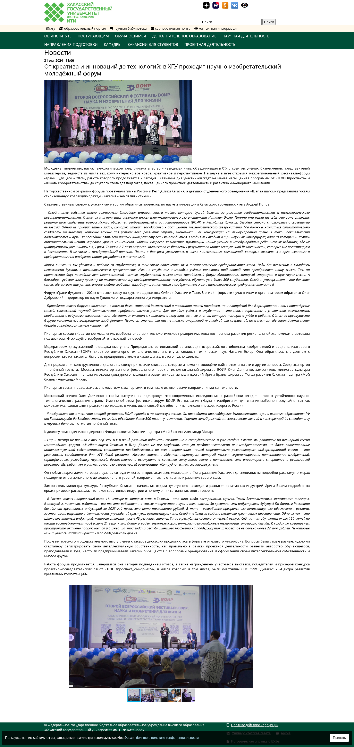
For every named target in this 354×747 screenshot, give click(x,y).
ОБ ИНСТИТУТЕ (57, 36)
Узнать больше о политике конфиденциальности (162, 737)
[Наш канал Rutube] (215, 5)
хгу (52, 28)
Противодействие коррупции (254, 725)
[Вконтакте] (234, 5)
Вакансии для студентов (152, 44)
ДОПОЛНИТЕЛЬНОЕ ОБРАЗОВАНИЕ (184, 36)
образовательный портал (84, 28)
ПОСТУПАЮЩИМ (93, 36)
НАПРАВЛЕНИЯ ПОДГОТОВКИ (71, 44)
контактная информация (218, 28)
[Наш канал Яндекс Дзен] (206, 5)
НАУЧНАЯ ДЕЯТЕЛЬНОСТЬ (246, 36)
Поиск (207, 22)
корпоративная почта (172, 28)
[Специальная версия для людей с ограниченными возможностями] (245, 5)
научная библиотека (130, 28)
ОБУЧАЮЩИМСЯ (130, 36)
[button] (249, 588)
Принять (339, 737)
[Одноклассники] (225, 5)
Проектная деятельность (210, 44)
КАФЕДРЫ (112, 44)
